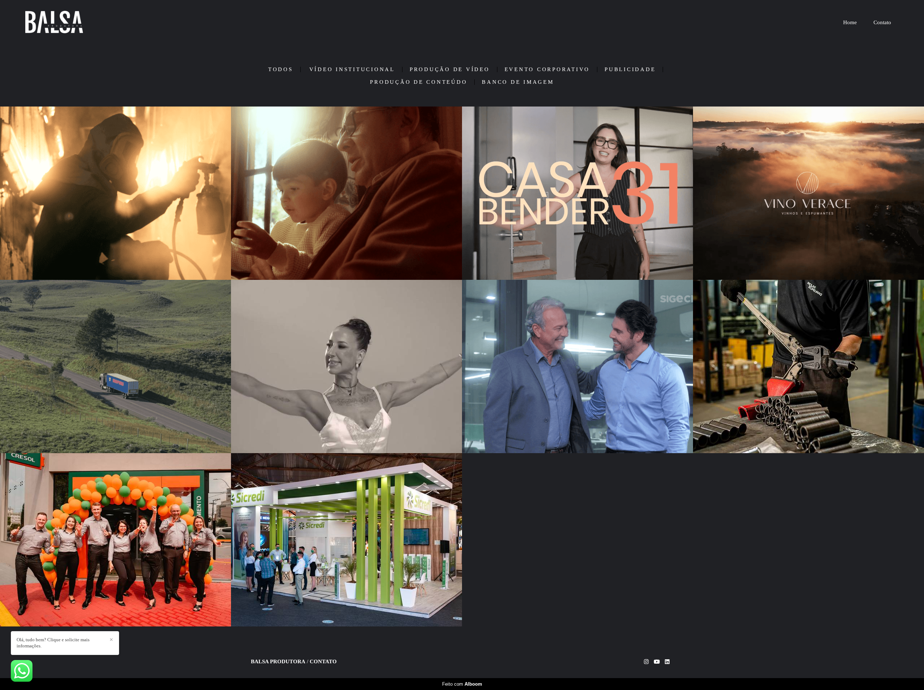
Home (850, 22)
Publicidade (630, 69)
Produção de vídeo (450, 69)
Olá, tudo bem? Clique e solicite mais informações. (53, 642)
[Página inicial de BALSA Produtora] (83, 22)
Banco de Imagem (518, 82)
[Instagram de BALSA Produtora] (646, 662)
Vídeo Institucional (352, 69)
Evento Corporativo (547, 69)
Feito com (462, 684)
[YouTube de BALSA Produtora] (657, 662)
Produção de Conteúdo (418, 82)
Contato (882, 22)
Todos (280, 69)
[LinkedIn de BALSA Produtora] (667, 662)
